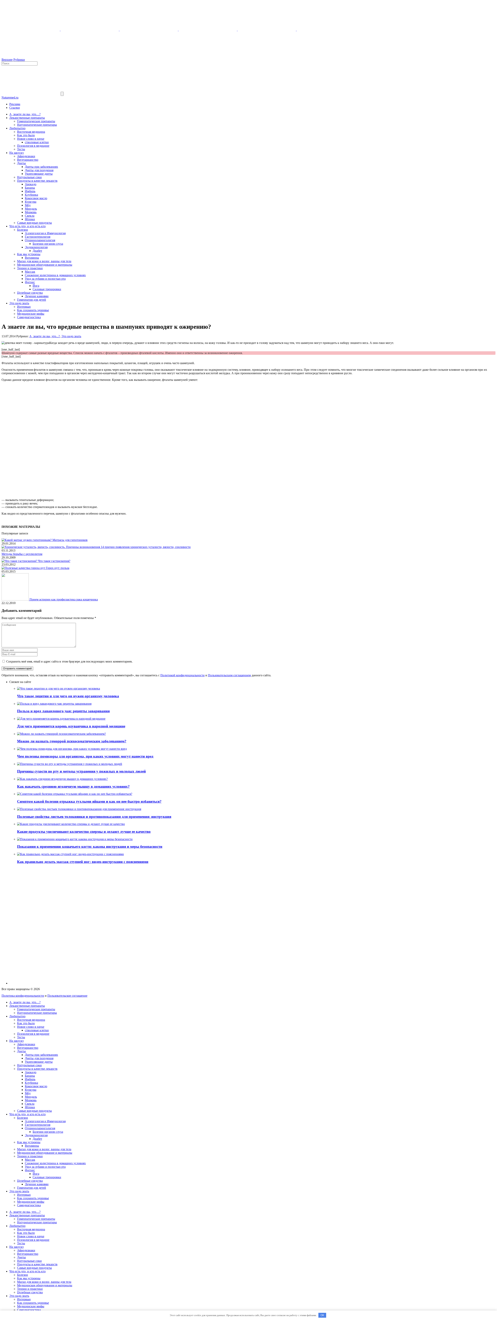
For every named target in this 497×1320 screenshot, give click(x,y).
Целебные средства (30, 292)
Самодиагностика (29, 317)
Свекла (29, 215)
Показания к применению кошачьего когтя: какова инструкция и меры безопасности (89, 846)
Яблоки (30, 219)
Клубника (31, 194)
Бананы (30, 187)
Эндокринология (36, 247)
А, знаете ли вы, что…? (25, 114)
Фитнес (30, 282)
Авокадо (30, 184)
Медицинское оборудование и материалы (44, 264)
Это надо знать (19, 303)
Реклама (14, 104)
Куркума (30, 201)
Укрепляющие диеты (39, 173)
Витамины (32, 257)
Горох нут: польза (57, 568)
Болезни (22, 229)
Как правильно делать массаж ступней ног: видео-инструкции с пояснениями (82, 862)
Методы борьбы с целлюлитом (22, 554)
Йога (36, 285)
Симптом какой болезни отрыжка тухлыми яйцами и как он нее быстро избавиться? (89, 801)
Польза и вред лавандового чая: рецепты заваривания (63, 711)
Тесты (21, 149)
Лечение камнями (37, 296)
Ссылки (14, 107)
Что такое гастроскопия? (54, 561)
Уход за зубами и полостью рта (45, 278)
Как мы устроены (28, 254)
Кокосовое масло (36, 198)
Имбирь (30, 191)
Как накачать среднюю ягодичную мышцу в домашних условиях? (73, 786)
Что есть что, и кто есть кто (27, 226)
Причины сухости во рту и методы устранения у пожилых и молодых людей (81, 771)
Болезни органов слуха (48, 243)
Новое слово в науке (30, 138)
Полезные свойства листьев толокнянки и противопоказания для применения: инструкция (94, 817)
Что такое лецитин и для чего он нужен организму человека (68, 696)
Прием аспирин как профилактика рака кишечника (64, 599)
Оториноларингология (40, 240)
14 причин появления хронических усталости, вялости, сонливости (146, 547)
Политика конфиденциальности (23, 995)
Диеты (21, 163)
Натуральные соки (29, 177)
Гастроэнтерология (37, 236)
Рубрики (19, 59)
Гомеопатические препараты (36, 121)
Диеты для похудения (39, 170)
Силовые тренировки (47, 289)
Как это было (26, 135)
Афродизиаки (26, 156)
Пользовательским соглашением (229, 675)
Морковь (30, 212)
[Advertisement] (248, 412)
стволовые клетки (37, 142)
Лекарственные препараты (27, 117)
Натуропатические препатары (37, 124)
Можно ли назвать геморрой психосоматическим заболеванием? (71, 741)
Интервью (24, 306)
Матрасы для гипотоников (70, 540)
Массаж (30, 271)
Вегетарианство (27, 159)
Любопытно (17, 128)
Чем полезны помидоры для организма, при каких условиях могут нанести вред (85, 756)
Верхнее (7, 59)
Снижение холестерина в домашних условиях (55, 275)
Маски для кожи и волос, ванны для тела (44, 261)
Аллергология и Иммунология (45, 233)
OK (322, 1315)
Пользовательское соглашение (67, 995)
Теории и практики (30, 268)
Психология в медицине (33, 145)
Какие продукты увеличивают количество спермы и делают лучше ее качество (84, 832)
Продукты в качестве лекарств (37, 180)
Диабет (37, 250)
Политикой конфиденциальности (182, 675)
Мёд (27, 205)
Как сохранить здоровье (33, 310)
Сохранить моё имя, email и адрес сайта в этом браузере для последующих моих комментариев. (69, 661)
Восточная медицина (31, 131)
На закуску (16, 152)
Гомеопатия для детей (31, 299)
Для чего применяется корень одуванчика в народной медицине (71, 726)
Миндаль (31, 208)
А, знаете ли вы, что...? (44, 336)
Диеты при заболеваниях (41, 166)
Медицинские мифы (30, 313)
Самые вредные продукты (34, 222)
